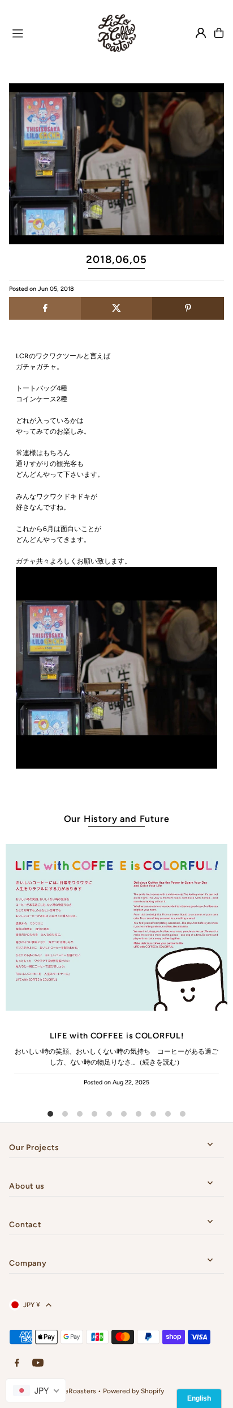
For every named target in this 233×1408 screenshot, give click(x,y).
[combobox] (36, 1390)
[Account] (201, 33)
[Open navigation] (45, 32)
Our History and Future (117, 818)
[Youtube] (38, 1363)
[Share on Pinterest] (187, 308)
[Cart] (218, 33)
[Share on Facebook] (44, 308)
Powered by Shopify (133, 1391)
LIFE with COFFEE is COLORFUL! (117, 1035)
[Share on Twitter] (116, 308)
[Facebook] (17, 1363)
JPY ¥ (31, 1305)
